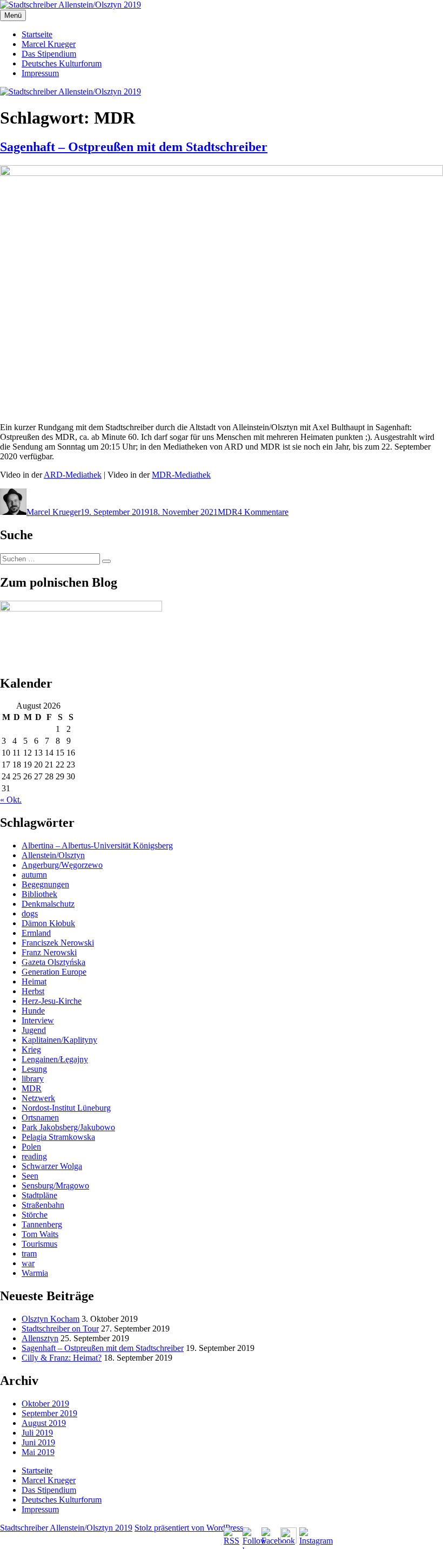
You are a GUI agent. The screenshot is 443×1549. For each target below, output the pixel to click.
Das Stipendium (49, 53)
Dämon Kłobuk (48, 923)
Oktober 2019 (45, 1403)
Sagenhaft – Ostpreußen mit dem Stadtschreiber (133, 147)
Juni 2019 (38, 1442)
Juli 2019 (37, 1432)
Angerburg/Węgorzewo (62, 864)
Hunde (33, 1010)
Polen (31, 1146)
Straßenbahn (43, 1205)
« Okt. (11, 799)
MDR (228, 512)
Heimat (34, 981)
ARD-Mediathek (73, 474)
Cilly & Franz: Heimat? (62, 1357)
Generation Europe (54, 971)
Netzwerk (38, 1098)
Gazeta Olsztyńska (53, 962)
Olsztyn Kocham (50, 1318)
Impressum (40, 73)
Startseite (37, 34)
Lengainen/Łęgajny (55, 1059)
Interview (38, 1020)
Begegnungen (45, 884)
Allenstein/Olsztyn (53, 855)
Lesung (34, 1069)
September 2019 (49, 1413)
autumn (34, 874)
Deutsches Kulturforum (62, 63)
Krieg (31, 1049)
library (33, 1078)
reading (34, 1156)
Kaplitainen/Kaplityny (59, 1039)
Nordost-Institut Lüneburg (66, 1107)
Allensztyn (40, 1338)
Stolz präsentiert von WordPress (189, 1527)
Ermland (36, 932)
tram (29, 1253)
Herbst (33, 991)
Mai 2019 (38, 1452)
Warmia (35, 1273)
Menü (13, 15)
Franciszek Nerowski (58, 942)
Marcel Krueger (49, 44)
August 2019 (44, 1423)
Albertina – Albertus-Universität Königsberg (97, 845)
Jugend (34, 1030)
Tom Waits (40, 1234)
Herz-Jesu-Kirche (52, 1001)
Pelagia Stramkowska (58, 1137)
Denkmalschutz (48, 903)
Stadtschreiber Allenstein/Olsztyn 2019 (66, 1527)
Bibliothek (39, 894)
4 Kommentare (263, 512)
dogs (30, 913)
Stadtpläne (39, 1195)
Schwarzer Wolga (52, 1166)
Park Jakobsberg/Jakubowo (68, 1127)
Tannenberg (42, 1224)
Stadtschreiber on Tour (60, 1328)
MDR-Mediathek (181, 474)
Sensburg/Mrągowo (55, 1185)
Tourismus (39, 1243)
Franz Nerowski (49, 952)
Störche (35, 1214)
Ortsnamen (40, 1117)
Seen (30, 1175)
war (28, 1263)
